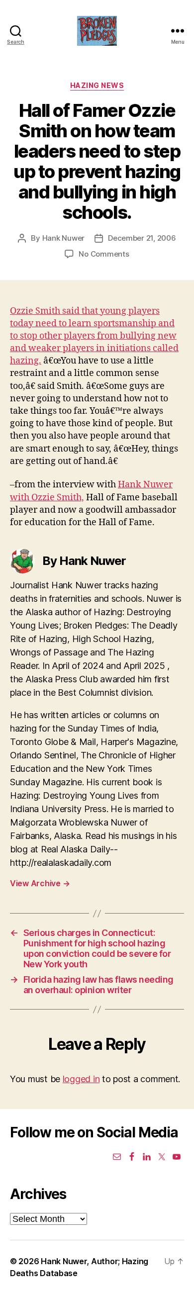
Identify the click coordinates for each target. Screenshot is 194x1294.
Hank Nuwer (63, 238)
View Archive (40, 883)
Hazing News (97, 85)
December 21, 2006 (142, 238)
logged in (81, 1079)
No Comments (104, 254)
